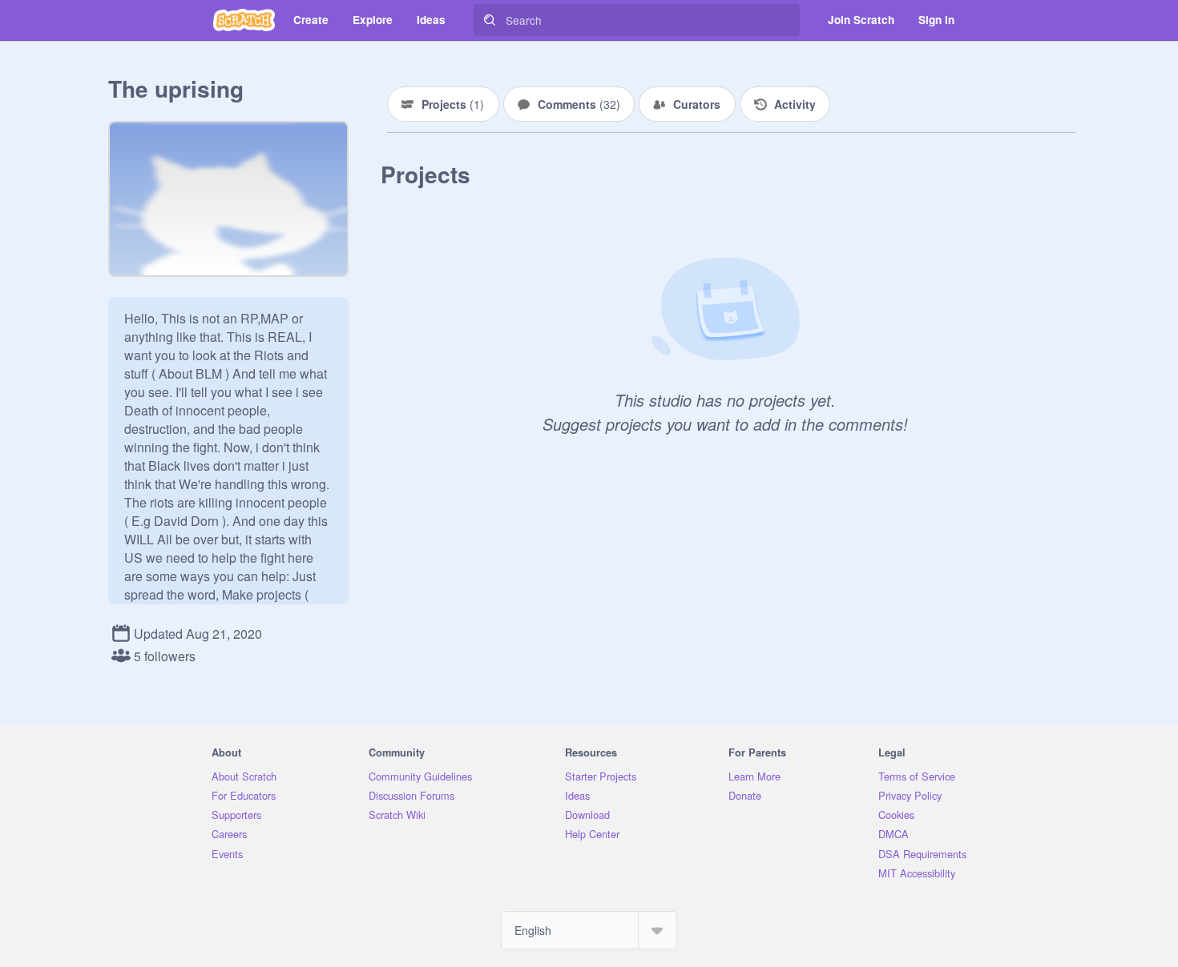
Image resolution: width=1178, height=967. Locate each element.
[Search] (490, 20)
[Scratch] (244, 20)
